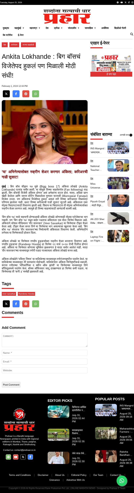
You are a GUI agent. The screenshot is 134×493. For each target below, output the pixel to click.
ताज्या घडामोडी (28, 45)
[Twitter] (125, 2)
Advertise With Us (75, 480)
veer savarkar (8, 294)
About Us (60, 475)
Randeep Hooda (26, 294)
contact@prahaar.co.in (25, 450)
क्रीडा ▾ (58, 28)
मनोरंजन (14, 45)
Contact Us (115, 475)
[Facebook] (129, 2)
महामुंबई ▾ (19, 28)
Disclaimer (43, 475)
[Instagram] (132, 2)
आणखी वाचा (125, 135)
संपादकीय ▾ (73, 28)
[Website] (118, 2)
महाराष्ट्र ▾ (35, 28)
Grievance (54, 480)
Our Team (98, 475)
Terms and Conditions (20, 475)
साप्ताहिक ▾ (90, 28)
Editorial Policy (79, 475)
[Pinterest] (25, 93)
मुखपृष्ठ (6, 28)
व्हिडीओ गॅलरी (120, 28)
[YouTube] (122, 2)
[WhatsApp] (35, 93)
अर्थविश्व (105, 28)
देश (47, 28)
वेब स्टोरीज (7, 35)
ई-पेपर (21, 35)
